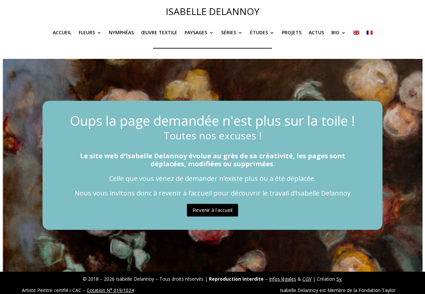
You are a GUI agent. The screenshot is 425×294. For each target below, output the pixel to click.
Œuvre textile (159, 33)
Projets (291, 33)
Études (259, 33)
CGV (306, 279)
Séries (228, 33)
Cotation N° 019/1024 (110, 290)
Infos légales (282, 279)
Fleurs (87, 33)
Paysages (196, 33)
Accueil (62, 33)
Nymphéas (121, 33)
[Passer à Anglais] (356, 37)
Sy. (339, 279)
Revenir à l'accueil (212, 210)
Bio (335, 33)
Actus (316, 33)
